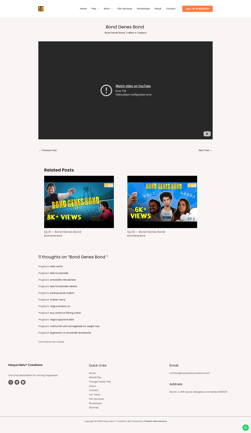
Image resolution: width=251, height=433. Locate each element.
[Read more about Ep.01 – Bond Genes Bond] (79, 201)
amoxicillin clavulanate (63, 279)
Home (92, 373)
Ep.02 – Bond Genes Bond (146, 232)
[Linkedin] (17, 382)
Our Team (94, 394)
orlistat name (57, 299)
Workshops (95, 403)
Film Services (96, 399)
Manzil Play (95, 377)
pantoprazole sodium (62, 293)
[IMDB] (23, 382)
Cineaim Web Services (155, 421)
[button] (97, 8)
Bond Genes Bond (115, 32)
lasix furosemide (59, 273)
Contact (93, 390)
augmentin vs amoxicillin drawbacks (70, 332)
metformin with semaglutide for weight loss (74, 326)
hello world (56, 266)
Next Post (205, 150)
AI (129, 421)
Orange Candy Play (100, 381)
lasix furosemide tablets (63, 286)
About (92, 386)
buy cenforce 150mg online (65, 313)
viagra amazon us (60, 306)
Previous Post (48, 150)
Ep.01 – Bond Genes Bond (62, 232)
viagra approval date (62, 319)
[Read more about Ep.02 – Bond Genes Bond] (162, 201)
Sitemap (93, 407)
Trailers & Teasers (136, 32)
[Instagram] (10, 382)
